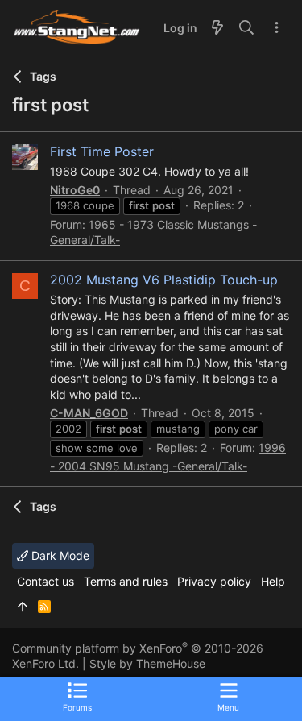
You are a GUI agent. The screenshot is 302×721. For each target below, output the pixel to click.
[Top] (22, 606)
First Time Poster (102, 151)
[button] (228, 696)
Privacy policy (214, 581)
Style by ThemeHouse (147, 663)
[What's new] (217, 28)
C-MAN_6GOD (89, 413)
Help (273, 581)
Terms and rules (126, 581)
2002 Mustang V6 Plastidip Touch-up (164, 279)
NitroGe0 (75, 190)
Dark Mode (58, 555)
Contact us (45, 581)
